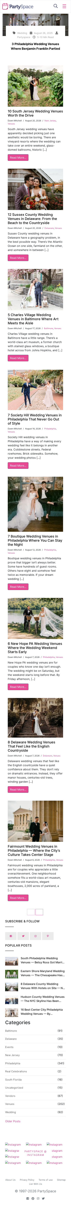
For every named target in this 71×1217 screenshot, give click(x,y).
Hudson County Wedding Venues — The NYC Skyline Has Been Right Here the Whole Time (43, 1001)
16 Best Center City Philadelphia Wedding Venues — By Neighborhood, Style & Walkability (43, 1014)
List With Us (35, 1184)
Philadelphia (50, 428)
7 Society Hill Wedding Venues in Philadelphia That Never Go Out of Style (35, 419)
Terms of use (46, 1179)
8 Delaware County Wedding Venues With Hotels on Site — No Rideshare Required (42, 988)
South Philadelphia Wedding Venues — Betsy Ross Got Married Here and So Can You (43, 962)
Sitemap (61, 1179)
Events (9, 1047)
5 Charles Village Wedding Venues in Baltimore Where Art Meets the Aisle (33, 319)
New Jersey (50, 120)
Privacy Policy (27, 1179)
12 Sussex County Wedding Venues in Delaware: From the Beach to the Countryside (32, 219)
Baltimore (48, 328)
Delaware (49, 228)
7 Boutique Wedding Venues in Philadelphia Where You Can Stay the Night (35, 540)
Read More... (18, 157)
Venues (11, 123)
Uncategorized (14, 1087)
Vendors (10, 1096)
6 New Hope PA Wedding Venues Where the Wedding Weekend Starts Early (35, 648)
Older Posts (12, 1121)
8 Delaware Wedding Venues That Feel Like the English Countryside (31, 746)
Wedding (10, 1112)
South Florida (13, 1079)
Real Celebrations (16, 1071)
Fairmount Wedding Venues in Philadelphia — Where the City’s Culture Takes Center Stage (34, 850)
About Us (10, 1179)
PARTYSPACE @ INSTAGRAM (35, 1153)
